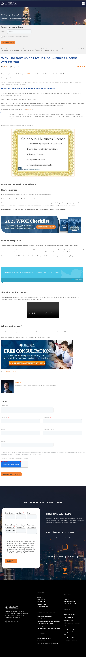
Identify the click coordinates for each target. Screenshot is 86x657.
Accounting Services (44, 638)
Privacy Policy (42, 604)
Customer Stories (69, 601)
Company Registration (44, 616)
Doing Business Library (71, 604)
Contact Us (41, 599)
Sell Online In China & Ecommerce (48, 628)
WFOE (28, 74)
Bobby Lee (7, 67)
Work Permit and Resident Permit (48, 621)
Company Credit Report (45, 623)
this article (29, 109)
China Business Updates (16, 372)
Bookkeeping (41, 640)
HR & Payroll (41, 626)
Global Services (42, 606)
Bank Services (42, 619)
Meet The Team (42, 602)
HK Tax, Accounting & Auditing (47, 643)
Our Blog (66, 599)
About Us (40, 597)
